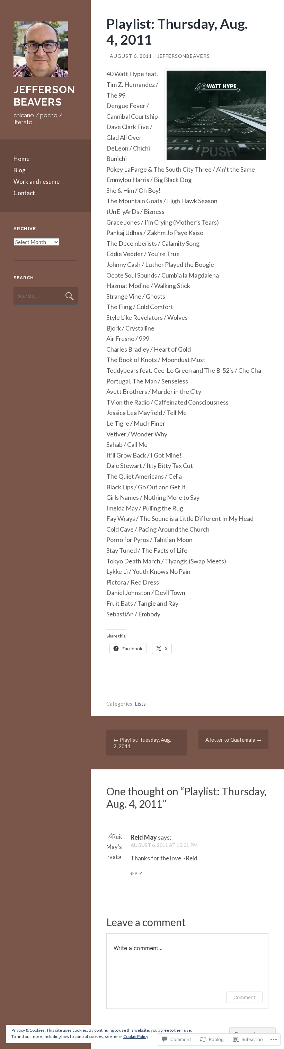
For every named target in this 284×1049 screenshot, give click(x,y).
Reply (136, 873)
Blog (20, 170)
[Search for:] (46, 295)
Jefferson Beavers (44, 95)
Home (21, 158)
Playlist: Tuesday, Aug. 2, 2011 (142, 742)
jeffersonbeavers (183, 56)
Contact (24, 193)
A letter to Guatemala (233, 739)
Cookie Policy (135, 1036)
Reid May (144, 837)
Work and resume (37, 181)
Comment (244, 997)
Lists (140, 703)
